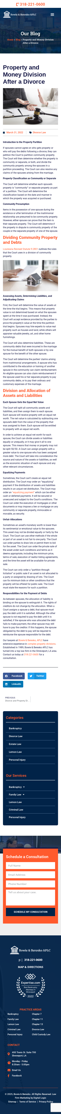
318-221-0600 (31, 654)
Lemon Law (15, 751)
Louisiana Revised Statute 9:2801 (20, 249)
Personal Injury (17, 759)
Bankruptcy (15, 728)
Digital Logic (39, 1098)
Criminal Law (16, 809)
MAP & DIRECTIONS (30, 967)
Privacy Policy (46, 1101)
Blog (18, 39)
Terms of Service (27, 1101)
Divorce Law (39, 132)
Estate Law (15, 744)
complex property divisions (42, 643)
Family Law (15, 794)
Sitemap (12, 1101)
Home (10, 39)
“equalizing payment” (23, 492)
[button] (52, 14)
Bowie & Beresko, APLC (30, 640)
